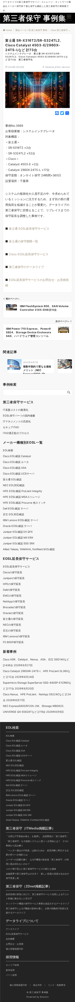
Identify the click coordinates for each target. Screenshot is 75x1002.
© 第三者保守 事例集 (37, 992)
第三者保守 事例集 (34, 18)
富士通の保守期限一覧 (23, 241)
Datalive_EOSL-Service (57, 67)
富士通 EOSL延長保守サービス (29, 228)
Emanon (44, 997)
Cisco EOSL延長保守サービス (28, 254)
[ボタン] (61, 19)
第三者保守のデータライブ (26, 267)
